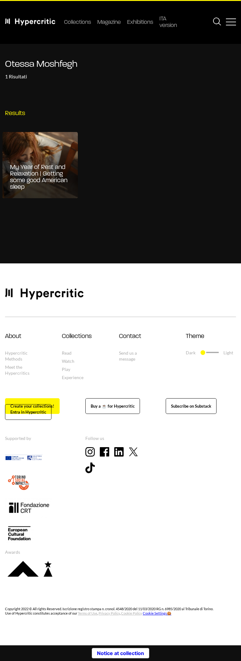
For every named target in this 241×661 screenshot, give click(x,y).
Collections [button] (77, 336)
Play (66, 369)
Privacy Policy (109, 613)
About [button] (13, 336)
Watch (68, 361)
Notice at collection (120, 653)
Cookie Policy (131, 613)
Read (67, 353)
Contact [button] (130, 336)
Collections (77, 22)
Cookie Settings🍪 (157, 613)
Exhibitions (140, 22)
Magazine (109, 22)
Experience (72, 377)
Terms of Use (87, 613)
